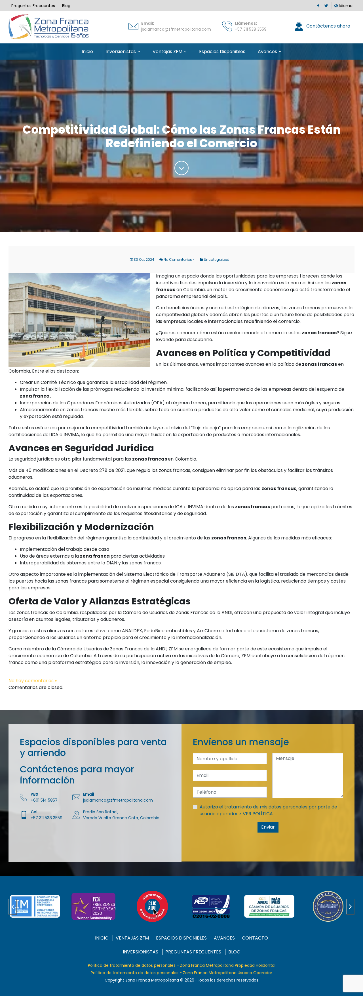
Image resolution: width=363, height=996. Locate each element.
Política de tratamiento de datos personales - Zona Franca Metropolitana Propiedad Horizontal (181, 965)
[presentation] (13, 907)
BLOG (234, 952)
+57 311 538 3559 (251, 29)
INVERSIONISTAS (140, 952)
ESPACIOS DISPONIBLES (181, 938)
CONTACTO (255, 938)
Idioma (345, 6)
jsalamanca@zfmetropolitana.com (176, 29)
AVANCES (224, 938)
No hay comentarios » (33, 680)
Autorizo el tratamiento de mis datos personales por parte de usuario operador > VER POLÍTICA (268, 810)
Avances (267, 51)
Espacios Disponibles (222, 51)
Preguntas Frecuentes (33, 6)
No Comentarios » (179, 259)
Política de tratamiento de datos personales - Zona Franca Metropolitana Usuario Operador (181, 973)
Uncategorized (216, 259)
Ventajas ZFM (167, 51)
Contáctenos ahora (327, 26)
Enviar (268, 827)
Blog (66, 6)
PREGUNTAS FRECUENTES (193, 952)
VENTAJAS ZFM (132, 938)
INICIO (102, 938)
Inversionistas (120, 51)
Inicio (87, 51)
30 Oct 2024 (143, 259)
